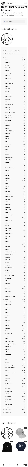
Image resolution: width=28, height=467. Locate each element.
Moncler (8, 202)
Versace (8, 286)
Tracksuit (8, 394)
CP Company (9, 120)
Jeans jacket (9, 333)
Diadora (8, 123)
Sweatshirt (8, 380)
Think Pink (8, 270)
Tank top (8, 388)
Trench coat (9, 399)
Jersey (7, 336)
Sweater (8, 378)
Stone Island (9, 259)
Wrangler (8, 294)
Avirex (7, 70)
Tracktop (8, 396)
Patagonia (8, 228)
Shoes (7, 362)
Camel (7, 91)
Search (10, 464)
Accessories (9, 301)
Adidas (7, 60)
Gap (7, 149)
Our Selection (8, 409)
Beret (7, 312)
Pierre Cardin (9, 233)
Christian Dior (9, 104)
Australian (8, 67)
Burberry (8, 86)
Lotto (7, 188)
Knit (7, 338)
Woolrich (8, 291)
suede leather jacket (11, 373)
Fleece (7, 325)
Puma (7, 241)
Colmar (8, 107)
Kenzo (7, 175)
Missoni (8, 199)
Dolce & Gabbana (10, 131)
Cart (23, 464)
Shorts (7, 370)
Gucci (7, 152)
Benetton (8, 78)
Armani (8, 62)
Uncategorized (8, 412)
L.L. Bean (8, 178)
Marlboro (8, 194)
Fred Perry (8, 144)
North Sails (9, 220)
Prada (7, 238)
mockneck (8, 346)
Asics (7, 65)
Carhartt (8, 94)
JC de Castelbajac (10, 167)
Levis (7, 186)
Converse (8, 115)
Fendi (7, 138)
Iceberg (8, 162)
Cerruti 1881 (9, 96)
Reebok (8, 246)
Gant (7, 146)
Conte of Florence (10, 112)
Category (7, 299)
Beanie (8, 309)
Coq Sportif (9, 117)
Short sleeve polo (10, 365)
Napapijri (8, 209)
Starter (8, 257)
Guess (7, 154)
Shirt (7, 359)
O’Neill (8, 223)
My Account (3, 464)
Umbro (8, 280)
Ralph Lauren (9, 244)
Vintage (8, 288)
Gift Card (6, 407)
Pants (7, 349)
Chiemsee (8, 102)
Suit (7, 375)
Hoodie (8, 328)
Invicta (8, 165)
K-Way (7, 170)
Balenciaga (8, 73)
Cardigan (8, 320)
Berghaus (8, 81)
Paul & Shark (9, 230)
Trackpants (9, 391)
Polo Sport (8, 236)
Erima (7, 136)
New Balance (9, 215)
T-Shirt (8, 386)
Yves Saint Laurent (10, 296)
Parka (7, 351)
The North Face (9, 267)
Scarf (7, 357)
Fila (7, 141)
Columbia (8, 109)
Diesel (7, 128)
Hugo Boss (8, 159)
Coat (7, 323)
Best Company (9, 83)
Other (7, 225)
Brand (6, 57)
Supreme (8, 265)
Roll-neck (8, 354)
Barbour (8, 75)
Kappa (7, 173)
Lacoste (8, 181)
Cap (7, 317)
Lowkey (8, 191)
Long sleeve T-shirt (10, 344)
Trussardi (8, 278)
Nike (7, 217)
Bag (7, 307)
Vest (7, 401)
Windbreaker (9, 404)
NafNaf (8, 207)
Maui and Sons (9, 196)
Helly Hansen (9, 157)
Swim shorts (9, 383)
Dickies (8, 125)
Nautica (8, 212)
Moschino (8, 204)
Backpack (8, 304)
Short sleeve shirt (10, 367)
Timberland (9, 273)
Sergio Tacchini (9, 254)
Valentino (8, 283)
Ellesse (8, 133)
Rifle (7, 249)
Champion (8, 99)
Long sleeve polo (10, 341)
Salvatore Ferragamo (11, 252)
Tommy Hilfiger (10, 275)
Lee (7, 183)
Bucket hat (8, 315)
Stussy (7, 262)
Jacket (7, 330)
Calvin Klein (9, 88)
